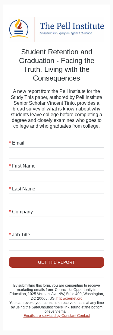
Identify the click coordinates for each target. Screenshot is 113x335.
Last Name (22, 188)
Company (21, 211)
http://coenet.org (69, 298)
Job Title (19, 234)
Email (16, 142)
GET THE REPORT (56, 262)
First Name (22, 165)
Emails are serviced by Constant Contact (57, 316)
